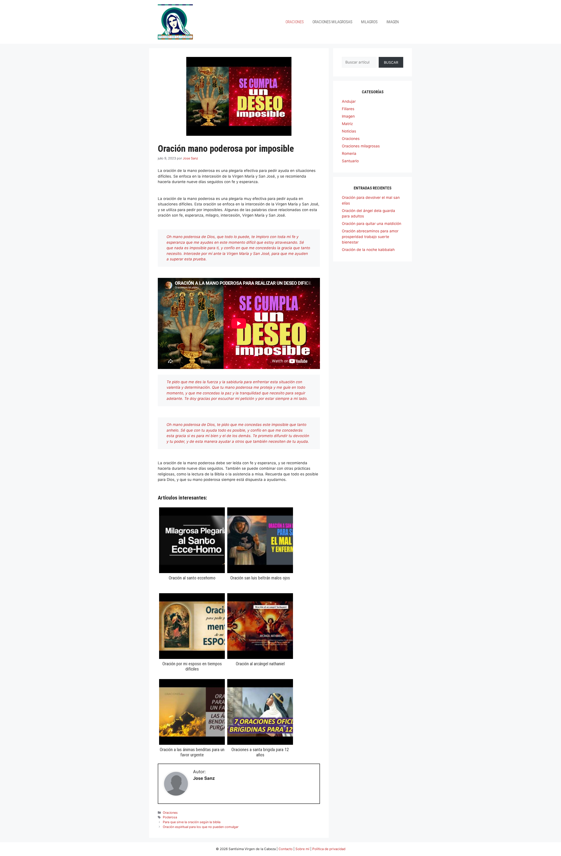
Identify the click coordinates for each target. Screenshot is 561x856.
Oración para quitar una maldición (371, 223)
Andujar (349, 101)
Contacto (286, 849)
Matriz (347, 124)
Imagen (392, 21)
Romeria (349, 153)
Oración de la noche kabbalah (368, 249)
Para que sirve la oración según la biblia (191, 822)
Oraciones (295, 21)
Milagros (369, 21)
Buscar (391, 62)
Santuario (350, 161)
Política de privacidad (328, 849)
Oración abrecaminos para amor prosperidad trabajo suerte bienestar (370, 236)
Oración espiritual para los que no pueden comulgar (200, 827)
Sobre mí (302, 849)
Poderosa (170, 817)
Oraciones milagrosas (332, 21)
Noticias (349, 131)
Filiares (348, 109)
